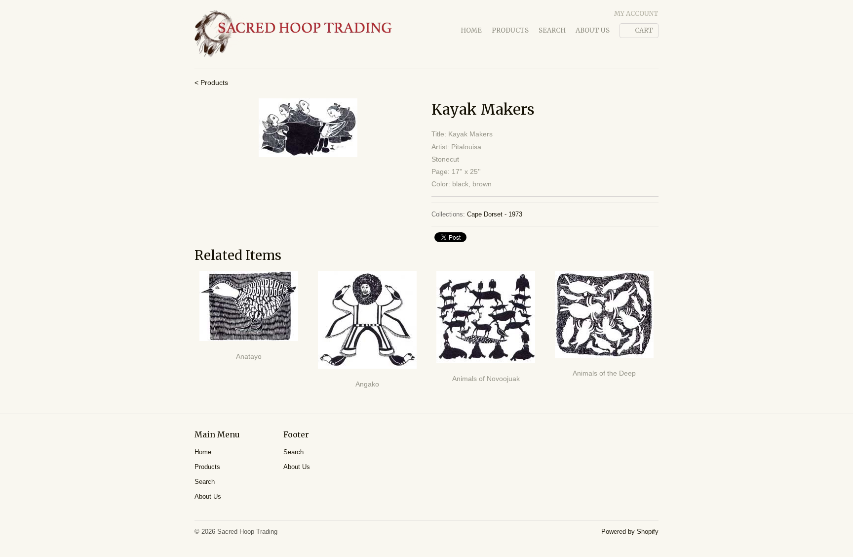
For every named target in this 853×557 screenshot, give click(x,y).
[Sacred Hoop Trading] (293, 34)
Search (552, 30)
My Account (636, 13)
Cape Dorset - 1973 (494, 214)
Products (510, 30)
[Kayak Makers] (308, 127)
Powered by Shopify (630, 531)
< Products (211, 82)
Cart (644, 30)
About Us (593, 30)
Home (471, 30)
